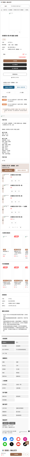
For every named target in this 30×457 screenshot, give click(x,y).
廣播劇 (16, 44)
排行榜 (3, 388)
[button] (9, 227)
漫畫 (17, 362)
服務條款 (4, 415)
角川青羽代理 (11, 47)
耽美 (12, 44)
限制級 (17, 372)
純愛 (9, 44)
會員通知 (18, 346)
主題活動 (18, 388)
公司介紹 (4, 408)
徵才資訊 (18, 411)
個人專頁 (4, 346)
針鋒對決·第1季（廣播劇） (14, 49)
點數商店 (18, 376)
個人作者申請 (5, 349)
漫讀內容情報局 (19, 408)
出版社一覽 (18, 384)
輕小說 (3, 365)
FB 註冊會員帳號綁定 (21, 349)
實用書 (3, 369)
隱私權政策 (18, 415)
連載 (3, 362)
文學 (17, 365)
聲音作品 (4, 376)
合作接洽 (12, 423)
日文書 (17, 369)
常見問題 (4, 400)
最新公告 (4, 396)
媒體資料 (4, 411)
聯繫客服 (6, 423)
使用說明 (18, 396)
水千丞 (9, 42)
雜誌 (3, 372)
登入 (17, 342)
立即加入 (4, 342)
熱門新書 (4, 384)
